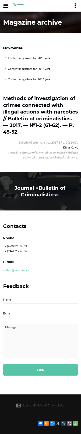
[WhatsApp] (75, 423)
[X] (57, 423)
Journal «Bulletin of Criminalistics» (44, 405)
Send (40, 369)
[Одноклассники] (46, 423)
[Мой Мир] (52, 423)
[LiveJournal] (63, 423)
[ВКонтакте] (40, 423)
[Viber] (69, 423)
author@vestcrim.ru (16, 270)
